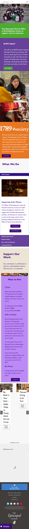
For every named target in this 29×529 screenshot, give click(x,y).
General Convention (14, 495)
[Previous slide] (1, 412)
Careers (14, 497)
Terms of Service (20, 508)
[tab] (10, 442)
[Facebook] (8, 504)
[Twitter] (11, 504)
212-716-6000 (8, 508)
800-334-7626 (14, 508)
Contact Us (14, 499)
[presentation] (6, 388)
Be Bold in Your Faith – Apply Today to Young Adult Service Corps (6, 407)
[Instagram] (18, 504)
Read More (7, 427)
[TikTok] (21, 504)
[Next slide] (27, 412)
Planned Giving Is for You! (23, 396)
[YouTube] (14, 504)
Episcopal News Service (14, 493)
